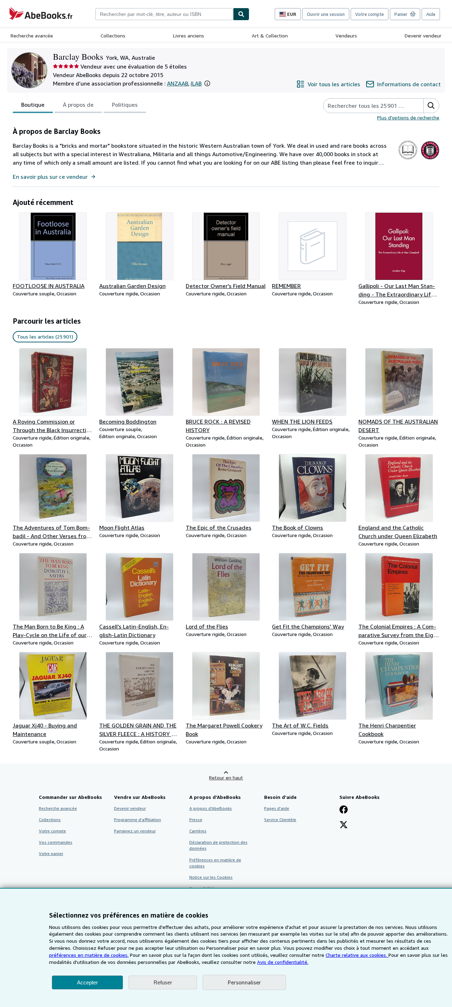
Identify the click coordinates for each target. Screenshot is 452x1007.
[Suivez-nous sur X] (343, 825)
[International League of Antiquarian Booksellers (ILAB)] (430, 159)
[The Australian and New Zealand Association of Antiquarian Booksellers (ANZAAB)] (408, 159)
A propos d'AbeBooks (210, 808)
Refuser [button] (163, 982)
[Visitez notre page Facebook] (343, 810)
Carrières (198, 831)
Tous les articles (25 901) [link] (45, 337)
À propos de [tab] (78, 104)
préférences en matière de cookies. (89, 955)
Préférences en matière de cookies (215, 862)
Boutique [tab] (32, 104)
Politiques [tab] (125, 104)
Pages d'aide (276, 808)
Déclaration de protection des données (218, 845)
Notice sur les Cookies (211, 877)
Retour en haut (226, 778)
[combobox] (164, 14)
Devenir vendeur (423, 36)
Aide (430, 14)
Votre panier (51, 853)
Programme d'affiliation (137, 819)
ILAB (196, 83)
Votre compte (369, 14)
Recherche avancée (32, 36)
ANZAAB (177, 83)
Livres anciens (188, 36)
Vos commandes (55, 842)
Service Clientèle (280, 819)
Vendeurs (346, 36)
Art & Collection (270, 36)
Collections (113, 36)
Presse (195, 819)
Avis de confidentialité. (282, 962)
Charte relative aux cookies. (357, 955)
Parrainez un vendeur (135, 831)
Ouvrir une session (326, 14)
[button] (207, 83)
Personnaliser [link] (244, 982)
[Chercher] (241, 14)
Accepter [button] (87, 982)
